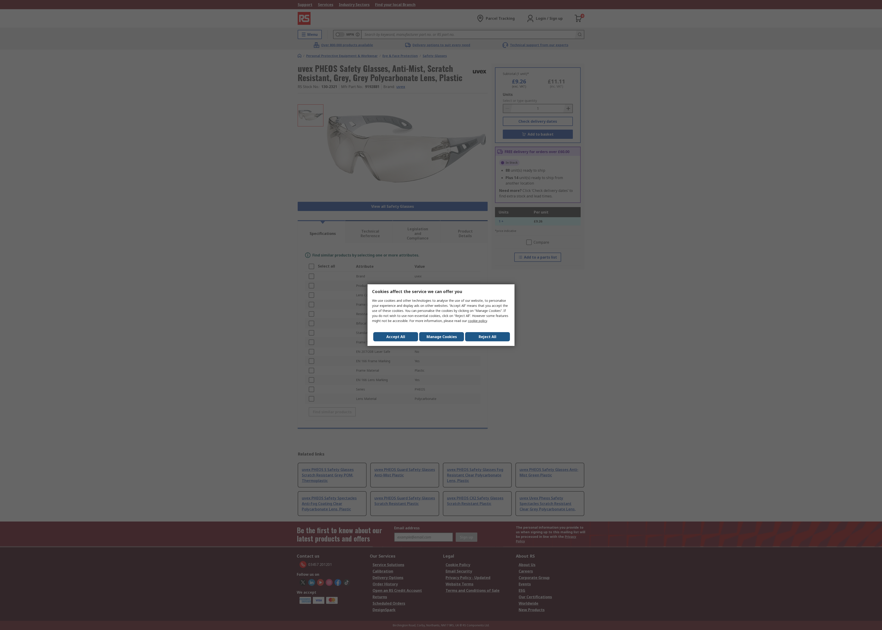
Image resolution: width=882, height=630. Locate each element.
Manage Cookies (442, 336)
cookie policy (477, 321)
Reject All (487, 336)
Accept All (395, 336)
